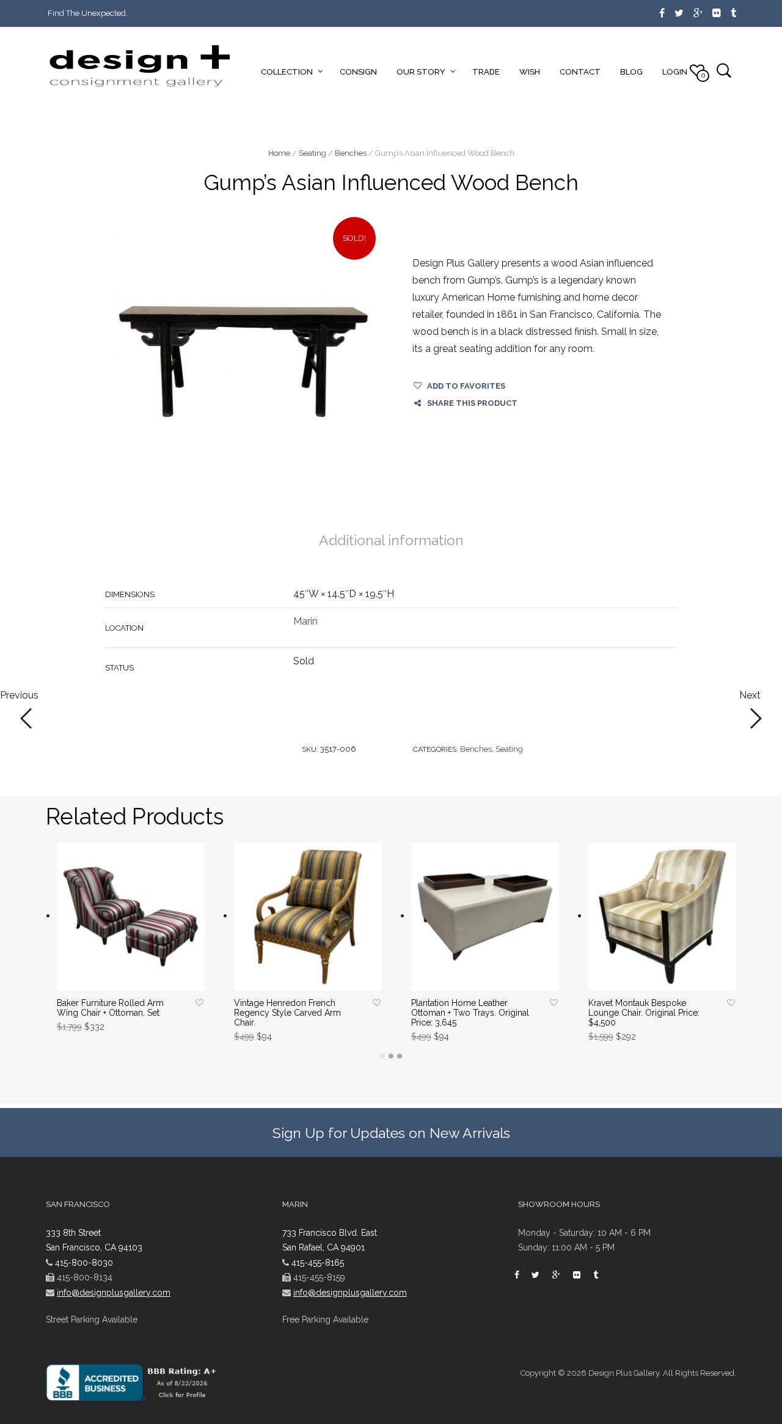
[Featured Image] (243, 361)
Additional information (391, 540)
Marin (305, 621)
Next (750, 696)
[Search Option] (723, 70)
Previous (19, 696)
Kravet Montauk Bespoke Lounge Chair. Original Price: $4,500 (644, 1012)
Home (279, 153)
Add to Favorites (466, 386)
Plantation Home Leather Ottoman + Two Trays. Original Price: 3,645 (470, 1012)
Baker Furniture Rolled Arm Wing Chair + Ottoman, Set (110, 1008)
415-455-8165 (317, 1263)
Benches (351, 153)
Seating (312, 153)
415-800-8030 (84, 1263)
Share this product (472, 403)
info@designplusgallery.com (113, 1292)
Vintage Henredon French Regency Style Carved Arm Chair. (287, 1012)
